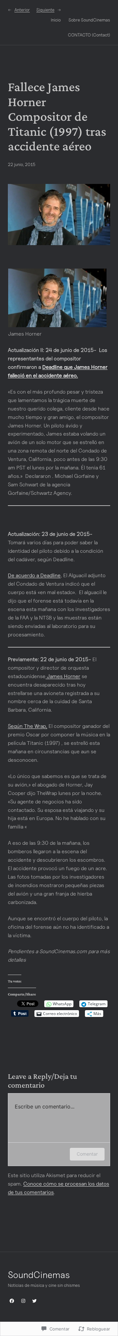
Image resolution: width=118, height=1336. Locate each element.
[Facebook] (12, 1301)
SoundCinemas (39, 1274)
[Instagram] (23, 1301)
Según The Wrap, (27, 726)
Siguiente (45, 9)
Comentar (87, 1154)
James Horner (63, 676)
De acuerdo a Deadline (34, 575)
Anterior (22, 9)
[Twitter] (34, 1301)
